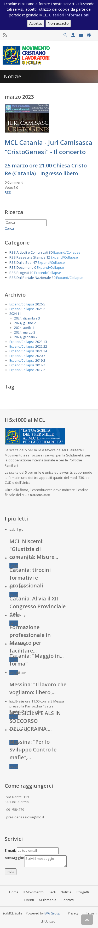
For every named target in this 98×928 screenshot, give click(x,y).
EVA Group (52, 913)
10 (31, 272)
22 (45, 346)
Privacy (73, 913)
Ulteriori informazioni (69, 14)
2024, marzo (23, 332)
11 (19, 313)
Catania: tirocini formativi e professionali (30, 577)
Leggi (14, 565)
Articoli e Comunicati (32, 252)
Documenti (24, 267)
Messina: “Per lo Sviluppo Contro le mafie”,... (32, 749)
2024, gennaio (24, 337)
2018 (39, 365)
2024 (13, 313)
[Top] (87, 919)
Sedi (52, 892)
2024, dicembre (25, 318)
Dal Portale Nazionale (33, 277)
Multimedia (47, 900)
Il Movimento (34, 892)
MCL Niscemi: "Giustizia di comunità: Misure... (33, 549)
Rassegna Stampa (30, 257)
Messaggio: (14, 857)
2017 (39, 370)
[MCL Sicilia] (27, 55)
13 (45, 342)
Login (81, 33)
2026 (39, 304)
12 (48, 257)
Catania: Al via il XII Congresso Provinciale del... (37, 606)
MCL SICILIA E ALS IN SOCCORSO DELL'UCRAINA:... (35, 721)
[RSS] (5, 35)
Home (14, 892)
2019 (39, 360)
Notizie (66, 892)
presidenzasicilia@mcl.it (25, 817)
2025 (39, 309)
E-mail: (10, 850)
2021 (39, 351)
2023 (39, 342)
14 (45, 351)
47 (35, 262)
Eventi (29, 900)
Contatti (67, 900)
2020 (39, 356)
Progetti (22, 272)
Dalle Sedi (24, 262)
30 (51, 252)
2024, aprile (23, 327)
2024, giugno (23, 323)
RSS (8, 192)
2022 (39, 346)
